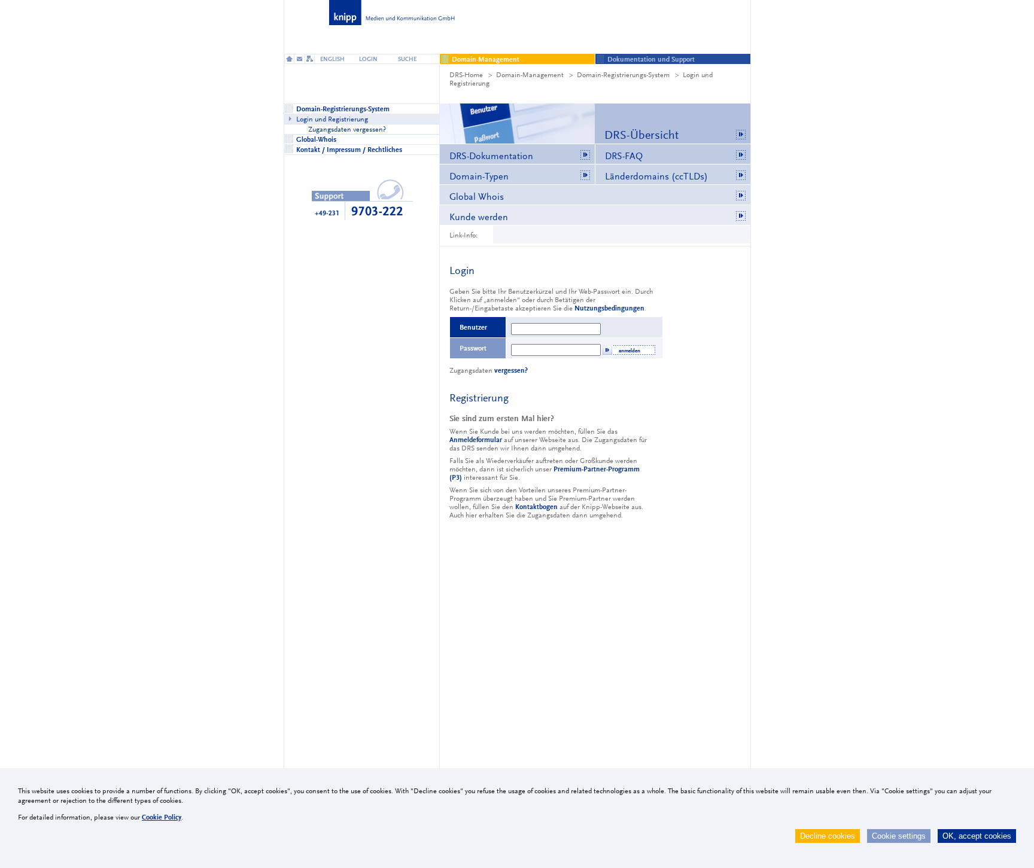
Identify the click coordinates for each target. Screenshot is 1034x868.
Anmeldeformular (475, 439)
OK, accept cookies (976, 836)
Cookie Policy (161, 817)
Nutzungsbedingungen (609, 308)
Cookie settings (899, 836)
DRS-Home (466, 75)
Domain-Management (530, 75)
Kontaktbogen (536, 506)
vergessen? (511, 370)
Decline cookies (827, 836)
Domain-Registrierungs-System (623, 75)
